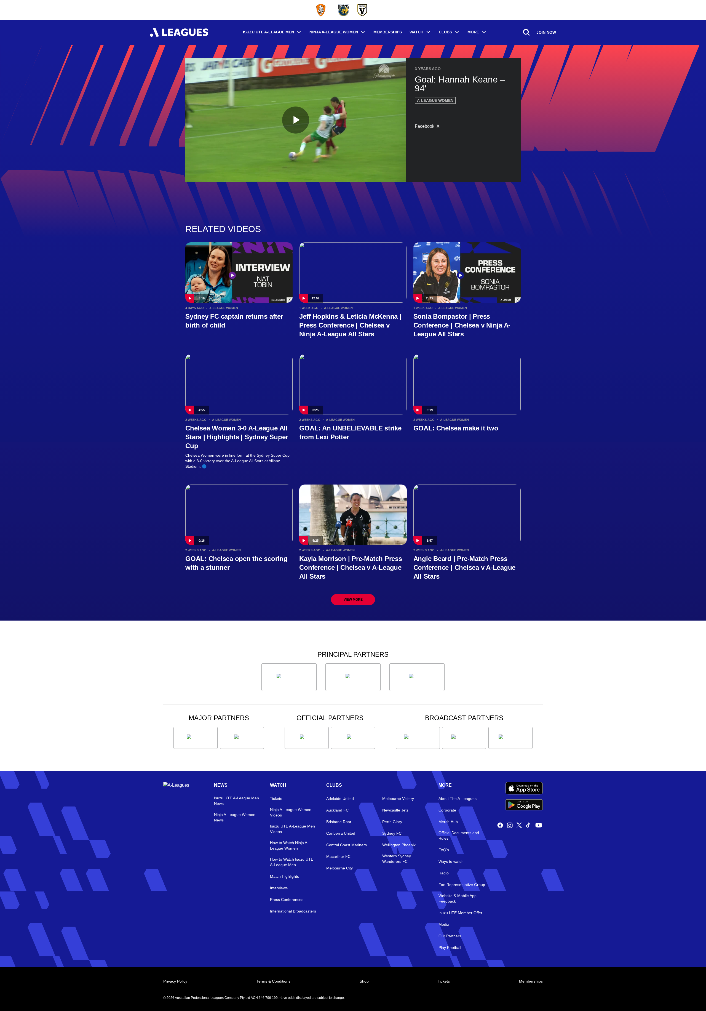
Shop (364, 981)
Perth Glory (392, 822)
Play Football (449, 947)
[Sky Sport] (510, 738)
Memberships (387, 32)
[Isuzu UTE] (289, 677)
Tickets (276, 798)
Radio (443, 873)
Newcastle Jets (395, 810)
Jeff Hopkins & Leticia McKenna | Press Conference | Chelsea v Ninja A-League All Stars (350, 325)
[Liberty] (195, 738)
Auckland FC (337, 810)
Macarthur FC (338, 856)
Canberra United (340, 833)
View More (353, 600)
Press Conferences (286, 899)
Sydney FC (392, 833)
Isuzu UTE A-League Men (268, 32)
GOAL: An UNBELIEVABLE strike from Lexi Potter (350, 432)
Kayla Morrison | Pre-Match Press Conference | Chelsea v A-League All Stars (350, 567)
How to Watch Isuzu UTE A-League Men (291, 862)
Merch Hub (448, 822)
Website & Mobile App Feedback (457, 898)
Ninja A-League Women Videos (290, 812)
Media (443, 924)
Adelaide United (340, 798)
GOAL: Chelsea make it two (455, 428)
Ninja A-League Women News (234, 817)
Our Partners (449, 936)
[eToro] (242, 738)
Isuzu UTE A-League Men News (236, 801)
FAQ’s (443, 850)
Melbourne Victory (398, 798)
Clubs (445, 32)
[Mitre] (306, 738)
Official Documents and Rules (458, 835)
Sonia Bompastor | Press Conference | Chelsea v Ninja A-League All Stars (462, 325)
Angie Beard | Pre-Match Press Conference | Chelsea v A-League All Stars (464, 567)
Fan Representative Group (461, 884)
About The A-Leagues (457, 798)
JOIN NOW (546, 32)
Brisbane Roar (338, 822)
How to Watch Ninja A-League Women (289, 845)
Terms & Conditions (273, 981)
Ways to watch (451, 861)
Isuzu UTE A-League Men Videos (292, 829)
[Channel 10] (418, 738)
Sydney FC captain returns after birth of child (234, 321)
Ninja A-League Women (333, 32)
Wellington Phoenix (399, 845)
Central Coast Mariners (346, 845)
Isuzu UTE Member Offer (460, 913)
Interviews (279, 888)
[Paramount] (464, 738)
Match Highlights (284, 876)
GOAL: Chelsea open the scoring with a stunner (236, 563)
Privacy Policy (175, 981)
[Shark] (417, 677)
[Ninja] (353, 677)
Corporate (447, 810)
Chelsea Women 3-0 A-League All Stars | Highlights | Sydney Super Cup (236, 436)
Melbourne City (339, 868)
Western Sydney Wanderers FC (396, 859)
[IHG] (353, 738)
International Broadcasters (293, 911)
